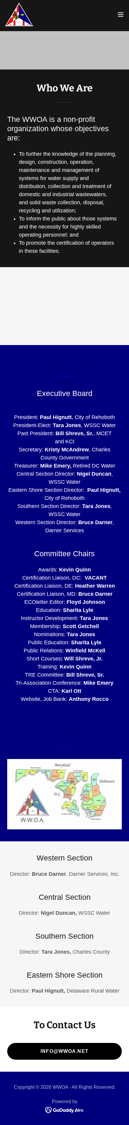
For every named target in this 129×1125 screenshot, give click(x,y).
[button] (121, 14)
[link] (19, 14)
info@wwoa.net (64, 1051)
